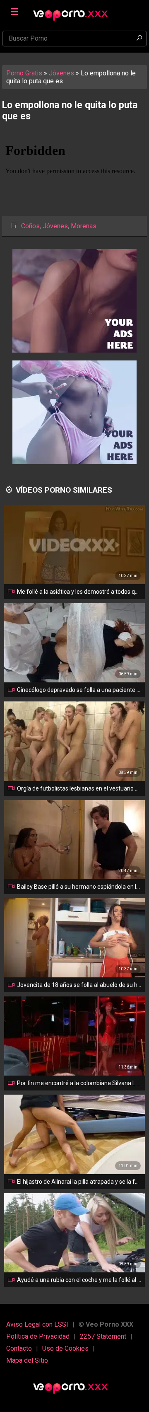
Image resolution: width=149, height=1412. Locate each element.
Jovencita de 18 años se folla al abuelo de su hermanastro (79, 985)
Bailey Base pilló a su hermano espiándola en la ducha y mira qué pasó (79, 886)
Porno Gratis (24, 73)
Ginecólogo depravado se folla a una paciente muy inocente (79, 690)
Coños (30, 226)
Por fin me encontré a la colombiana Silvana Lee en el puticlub (79, 1083)
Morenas (83, 226)
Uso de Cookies (65, 1348)
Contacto (19, 1348)
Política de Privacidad (38, 1336)
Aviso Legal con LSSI (37, 1324)
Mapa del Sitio (27, 1360)
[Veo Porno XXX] (74, 11)
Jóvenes (61, 73)
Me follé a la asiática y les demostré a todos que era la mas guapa (79, 591)
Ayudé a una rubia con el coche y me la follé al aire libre (79, 1280)
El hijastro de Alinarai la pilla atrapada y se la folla (79, 1181)
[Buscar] (139, 38)
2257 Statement (103, 1336)
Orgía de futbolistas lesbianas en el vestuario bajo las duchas (79, 788)
